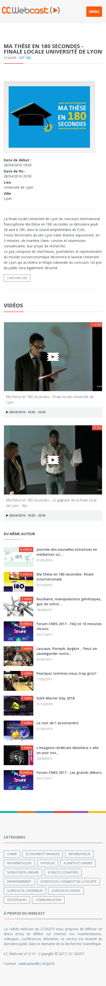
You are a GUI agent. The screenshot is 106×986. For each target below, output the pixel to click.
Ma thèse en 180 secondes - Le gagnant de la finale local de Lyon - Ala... (51, 502)
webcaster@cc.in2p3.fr (37, 963)
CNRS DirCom (17, 278)
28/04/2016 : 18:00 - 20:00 (27, 412)
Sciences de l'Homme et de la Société (68, 881)
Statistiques (16, 900)
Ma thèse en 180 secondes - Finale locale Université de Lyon (50, 399)
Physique (48, 863)
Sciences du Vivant (66, 891)
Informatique (79, 854)
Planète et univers (78, 863)
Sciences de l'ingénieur (24, 891)
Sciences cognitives (63, 872)
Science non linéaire (23, 872)
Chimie (12, 854)
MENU (94, 11)
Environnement (19, 881)
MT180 (25, 57)
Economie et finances (42, 854)
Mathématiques (19, 863)
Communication (48, 900)
